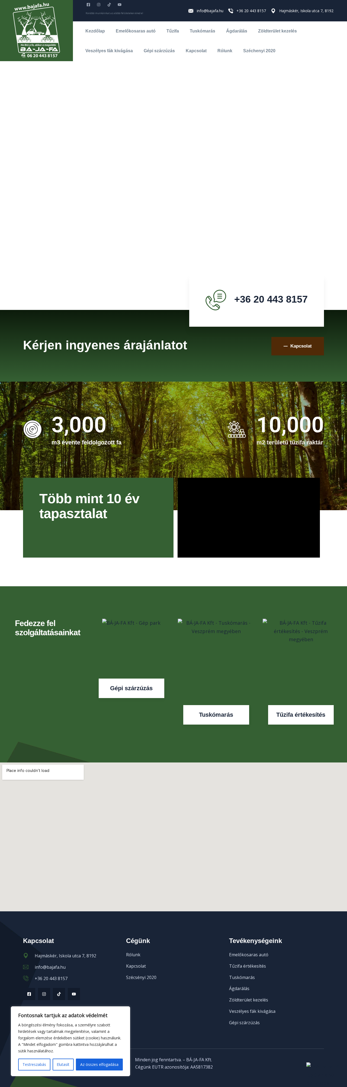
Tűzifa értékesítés (300, 714)
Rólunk (224, 50)
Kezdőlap (95, 31)
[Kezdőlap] (36, 30)
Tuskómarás (202, 31)
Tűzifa (172, 31)
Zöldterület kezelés (277, 31)
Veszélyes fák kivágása (109, 50)
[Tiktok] (59, 994)
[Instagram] (44, 994)
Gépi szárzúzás (159, 50)
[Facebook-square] (29, 994)
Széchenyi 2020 (259, 50)
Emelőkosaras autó (136, 31)
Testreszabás (34, 1064)
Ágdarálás (236, 31)
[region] (70, 1041)
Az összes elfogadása (99, 1064)
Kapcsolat (196, 50)
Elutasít (63, 1064)
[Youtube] (74, 994)
